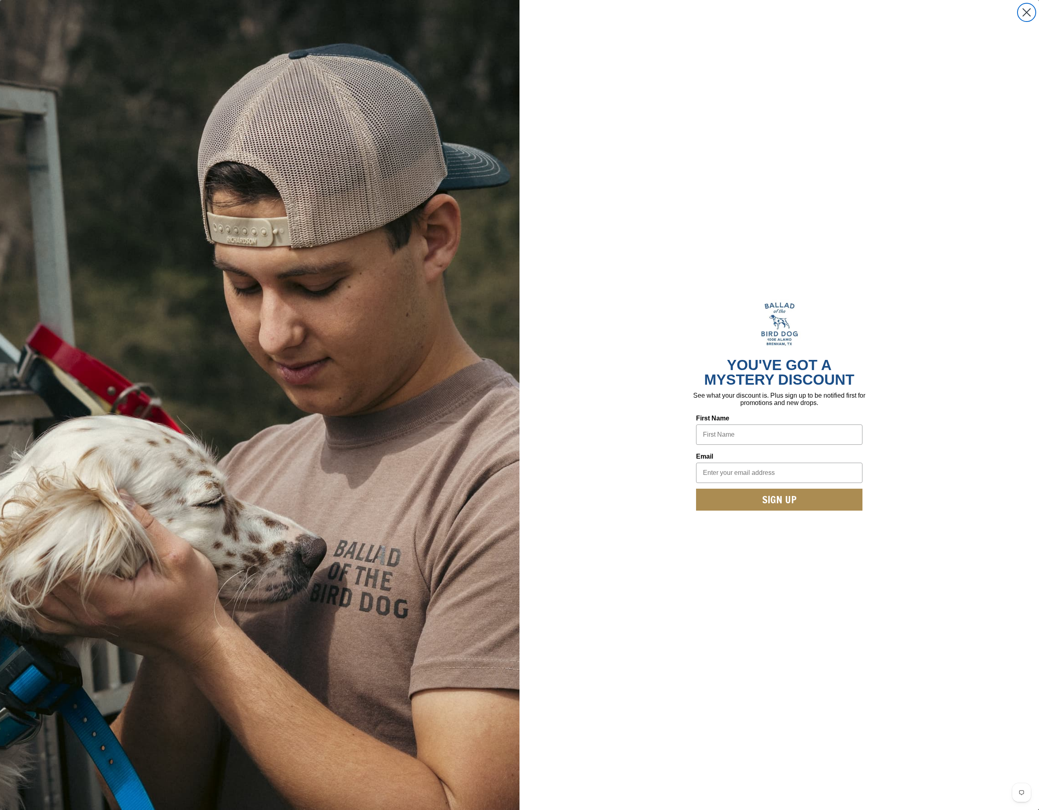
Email (704, 456)
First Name (712, 418)
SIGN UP (779, 499)
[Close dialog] (1026, 12)
